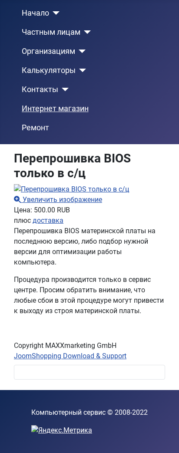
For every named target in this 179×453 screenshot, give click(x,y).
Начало (35, 13)
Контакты (40, 89)
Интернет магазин (55, 108)
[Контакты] (63, 89)
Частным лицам (51, 32)
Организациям (48, 51)
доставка (48, 220)
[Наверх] (164, 437)
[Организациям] (80, 51)
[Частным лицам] (85, 32)
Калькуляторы (49, 70)
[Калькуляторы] (81, 70)
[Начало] (54, 13)
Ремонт (35, 127)
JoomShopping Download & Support (70, 356)
